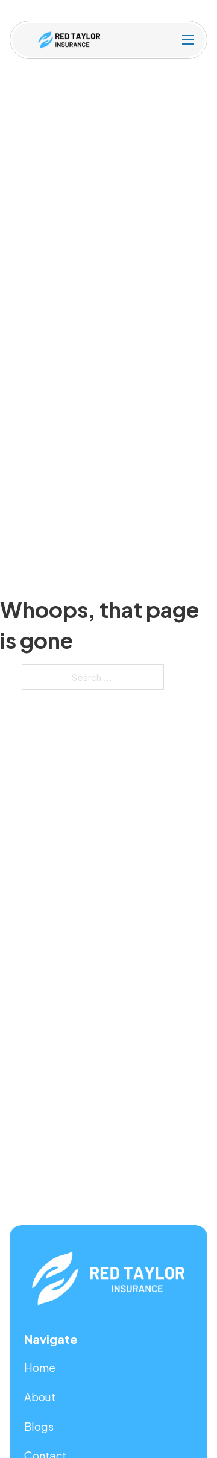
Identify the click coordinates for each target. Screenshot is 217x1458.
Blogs (39, 1426)
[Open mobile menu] (188, 40)
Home (39, 1367)
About (39, 1397)
